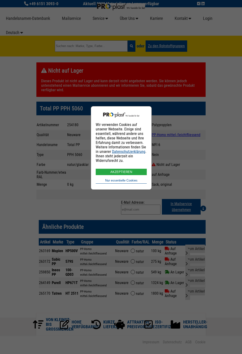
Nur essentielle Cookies (121, 180)
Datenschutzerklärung (128, 151)
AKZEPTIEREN (121, 172)
